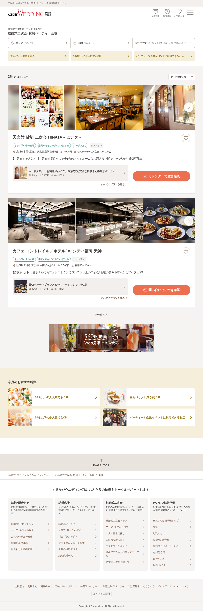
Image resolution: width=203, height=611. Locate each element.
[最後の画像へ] (188, 107)
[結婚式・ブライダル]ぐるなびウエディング (30, 475)
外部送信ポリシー (90, 586)
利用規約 (32, 586)
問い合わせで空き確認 (164, 290)
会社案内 (19, 586)
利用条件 (45, 586)
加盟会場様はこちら (113, 586)
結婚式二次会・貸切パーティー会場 (75, 475)
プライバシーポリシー (65, 586)
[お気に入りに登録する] (186, 138)
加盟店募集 (134, 586)
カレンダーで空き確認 (164, 176)
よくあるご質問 (101, 593)
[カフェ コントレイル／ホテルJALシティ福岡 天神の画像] (101, 220)
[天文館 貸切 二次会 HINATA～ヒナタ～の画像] (101, 107)
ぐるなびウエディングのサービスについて (165, 586)
